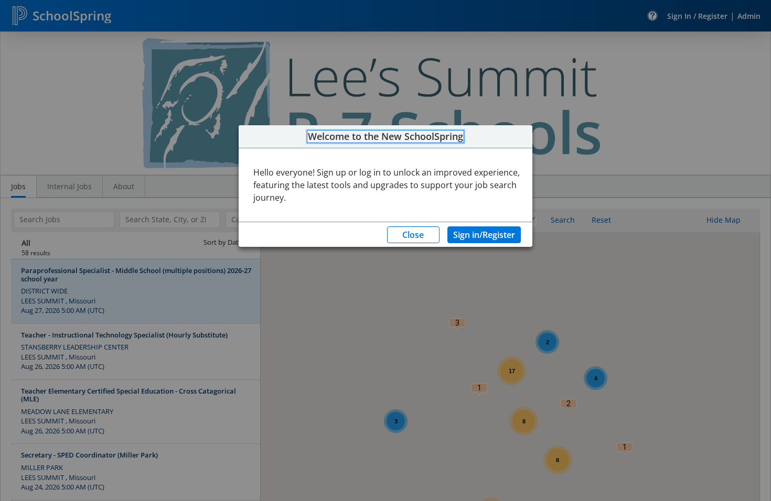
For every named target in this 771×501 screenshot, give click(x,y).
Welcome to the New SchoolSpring (385, 137)
